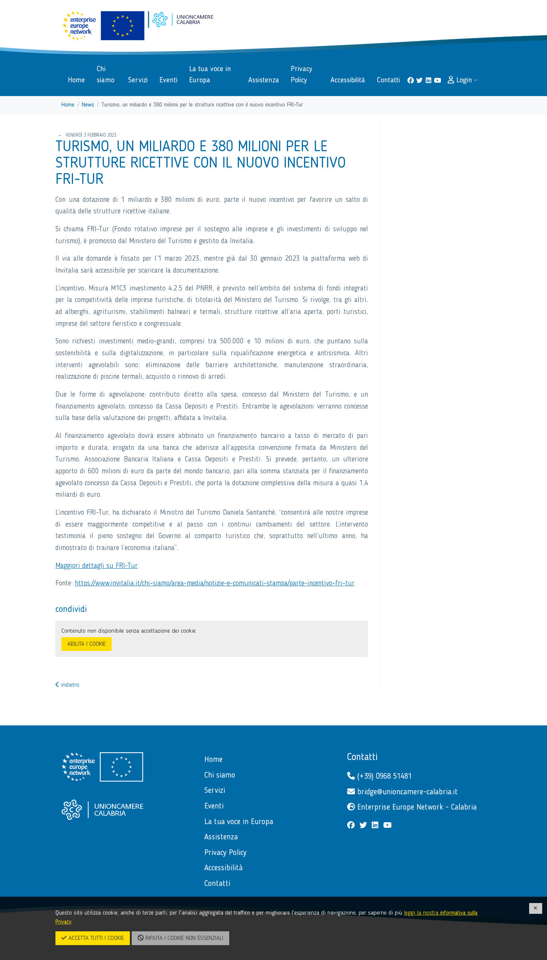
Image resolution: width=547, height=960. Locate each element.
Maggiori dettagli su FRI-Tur (96, 566)
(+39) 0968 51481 (383, 777)
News (88, 105)
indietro (69, 685)
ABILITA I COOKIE (86, 644)
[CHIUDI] (536, 908)
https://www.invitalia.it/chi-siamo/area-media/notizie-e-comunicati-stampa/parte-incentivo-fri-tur (215, 583)
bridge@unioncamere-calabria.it (406, 792)
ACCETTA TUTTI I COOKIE (95, 938)
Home (67, 105)
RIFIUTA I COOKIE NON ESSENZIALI (183, 938)
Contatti (362, 757)
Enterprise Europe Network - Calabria (416, 807)
